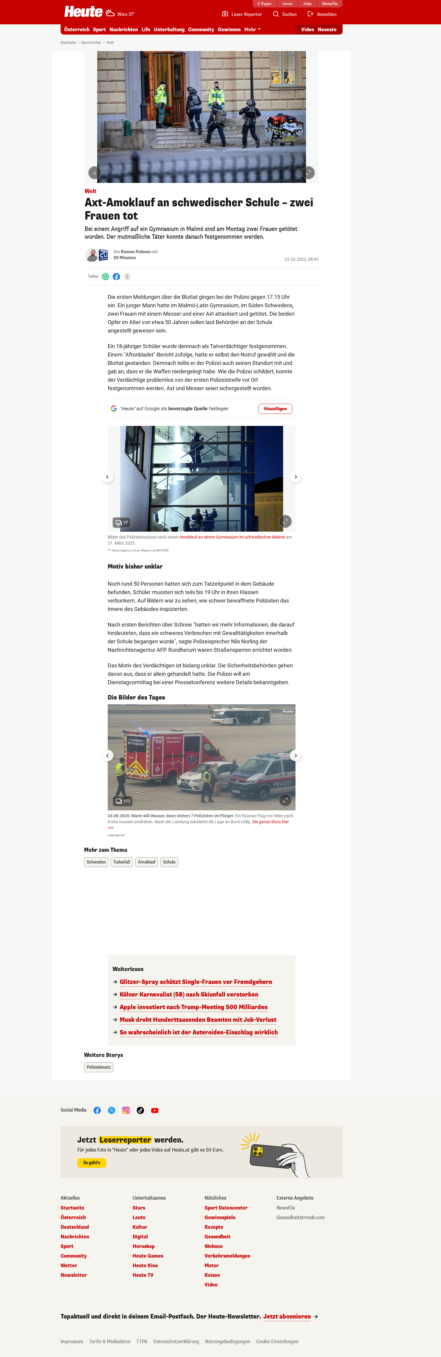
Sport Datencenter (226, 1208)
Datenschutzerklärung (176, 1341)
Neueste (327, 29)
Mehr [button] (250, 29)
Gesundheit (217, 1237)
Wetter (69, 1266)
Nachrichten (91, 43)
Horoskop (143, 1246)
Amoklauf (146, 862)
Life (146, 29)
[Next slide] (295, 477)
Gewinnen (229, 29)
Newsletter (74, 1275)
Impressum (72, 1341)
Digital (140, 1237)
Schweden (96, 862)
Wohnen (214, 1246)
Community (201, 29)
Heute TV (143, 1275)
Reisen (212, 1275)
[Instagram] (126, 1110)
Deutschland (75, 1227)
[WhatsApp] (105, 276)
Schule (169, 862)
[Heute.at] (83, 11)
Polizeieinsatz (99, 1067)
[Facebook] (116, 276)
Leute (139, 1218)
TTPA (141, 1341)
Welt (110, 43)
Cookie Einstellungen (277, 1341)
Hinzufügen (275, 409)
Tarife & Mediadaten (109, 1341)
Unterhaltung (169, 29)
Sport (99, 29)
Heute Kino (145, 1266)
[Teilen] (127, 277)
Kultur (140, 1227)
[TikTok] (140, 1110)
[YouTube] (154, 1110)
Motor (212, 1266)
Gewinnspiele (220, 1218)
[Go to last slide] (107, 477)
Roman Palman (135, 252)
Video (307, 29)
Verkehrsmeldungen (227, 1256)
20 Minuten (124, 258)
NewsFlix (286, 1208)
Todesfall (121, 862)
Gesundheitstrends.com (301, 1218)
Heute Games (148, 1256)
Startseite (68, 43)
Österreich (76, 29)
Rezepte (214, 1227)
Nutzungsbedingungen (227, 1341)
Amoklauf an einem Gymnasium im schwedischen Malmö (232, 537)
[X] (111, 1110)
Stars (139, 1208)
